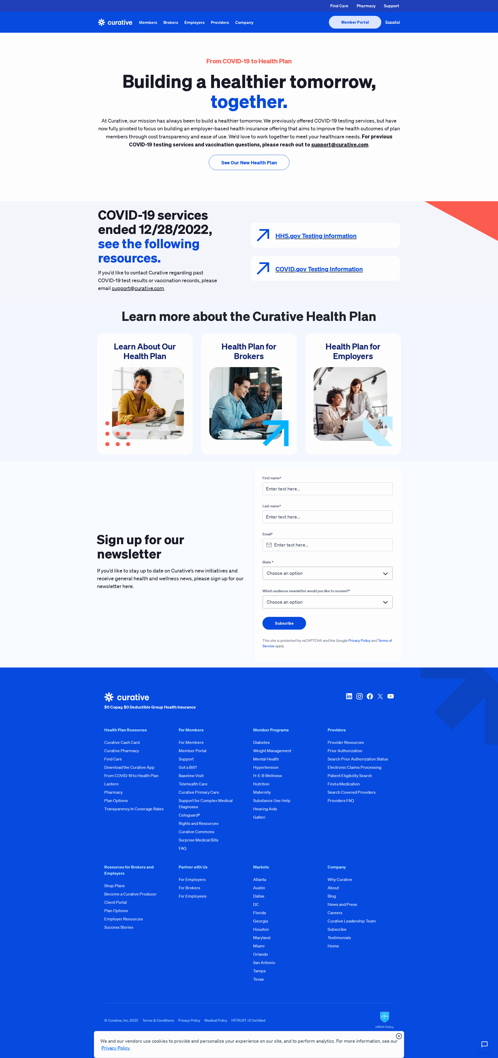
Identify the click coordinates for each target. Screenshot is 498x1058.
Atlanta (259, 879)
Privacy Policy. (115, 1048)
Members (148, 22)
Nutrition (261, 783)
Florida (259, 912)
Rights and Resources (198, 823)
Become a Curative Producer (130, 894)
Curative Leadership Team (352, 921)
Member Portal (192, 750)
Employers (194, 22)
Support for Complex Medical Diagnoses (206, 803)
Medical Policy (215, 1020)
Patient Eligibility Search (350, 775)
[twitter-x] (380, 701)
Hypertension (266, 767)
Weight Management (272, 750)
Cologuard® (189, 815)
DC (256, 904)
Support (391, 5)
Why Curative (340, 879)
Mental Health (266, 759)
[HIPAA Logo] (385, 1020)
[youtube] (391, 701)
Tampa (259, 970)
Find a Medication (344, 783)
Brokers (170, 22)
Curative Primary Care (199, 792)
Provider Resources (346, 742)
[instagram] (359, 701)
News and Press (342, 904)
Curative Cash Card (122, 742)
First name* (271, 478)
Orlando (260, 954)
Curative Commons (196, 831)
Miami (259, 945)
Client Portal (115, 902)
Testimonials (339, 937)
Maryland (261, 937)
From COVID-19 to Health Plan (131, 775)
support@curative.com (138, 288)
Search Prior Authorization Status (358, 759)
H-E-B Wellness (267, 775)
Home (333, 945)
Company (244, 22)
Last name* (271, 506)
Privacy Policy (359, 640)
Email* (267, 534)
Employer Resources (123, 918)
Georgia (260, 921)
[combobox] (327, 573)
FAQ (182, 848)
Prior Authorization (345, 750)
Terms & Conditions (158, 1020)
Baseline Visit (191, 775)
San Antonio (264, 962)
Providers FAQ (341, 800)
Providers (220, 22)
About (333, 887)
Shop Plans (114, 885)
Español (392, 22)
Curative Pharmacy (121, 750)
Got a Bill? (188, 767)
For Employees (192, 896)
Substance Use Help (271, 800)
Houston (261, 929)
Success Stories (118, 927)
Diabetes (261, 742)
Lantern (111, 783)
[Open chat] (484, 1044)
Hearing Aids (265, 808)
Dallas (258, 896)
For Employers (192, 879)
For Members (191, 742)
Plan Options (116, 800)
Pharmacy (366, 5)
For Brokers (189, 887)
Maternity (262, 792)
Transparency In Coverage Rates (134, 808)
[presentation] (355, 22)
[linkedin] (349, 701)
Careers (335, 912)
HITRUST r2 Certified (248, 1020)
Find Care (339, 5)
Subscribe (337, 929)
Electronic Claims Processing (354, 767)
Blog (332, 896)
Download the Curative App (129, 767)
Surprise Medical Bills (198, 840)
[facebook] (370, 701)
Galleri (259, 817)
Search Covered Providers (352, 792)
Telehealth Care (193, 783)
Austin (259, 887)
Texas (258, 979)
